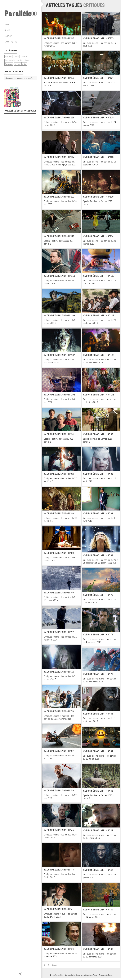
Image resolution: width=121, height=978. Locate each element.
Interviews (20, 60)
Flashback (24, 56)
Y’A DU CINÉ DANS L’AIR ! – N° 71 (98, 674)
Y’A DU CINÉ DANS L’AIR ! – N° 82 (98, 555)
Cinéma (16, 56)
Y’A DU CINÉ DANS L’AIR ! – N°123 (98, 157)
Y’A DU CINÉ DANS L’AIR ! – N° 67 (59, 750)
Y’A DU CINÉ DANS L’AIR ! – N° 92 (59, 473)
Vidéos (24, 64)
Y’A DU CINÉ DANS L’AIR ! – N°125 (98, 117)
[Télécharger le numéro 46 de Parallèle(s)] (19, 97)
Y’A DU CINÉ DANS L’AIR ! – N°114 (98, 236)
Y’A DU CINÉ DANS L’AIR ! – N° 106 (98, 355)
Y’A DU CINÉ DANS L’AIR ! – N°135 (98, 38)
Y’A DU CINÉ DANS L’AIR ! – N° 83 (59, 553)
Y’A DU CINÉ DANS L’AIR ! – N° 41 (59, 909)
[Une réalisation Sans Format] (20, 974)
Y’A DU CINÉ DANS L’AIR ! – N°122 (59, 196)
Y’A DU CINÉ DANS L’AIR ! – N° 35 (98, 949)
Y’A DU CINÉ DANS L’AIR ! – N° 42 (98, 869)
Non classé (9, 64)
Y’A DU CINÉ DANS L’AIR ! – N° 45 (59, 830)
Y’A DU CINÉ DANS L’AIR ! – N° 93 (98, 434)
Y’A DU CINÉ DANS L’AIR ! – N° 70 (59, 711)
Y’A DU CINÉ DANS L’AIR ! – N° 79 (98, 594)
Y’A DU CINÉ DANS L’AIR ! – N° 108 (98, 315)
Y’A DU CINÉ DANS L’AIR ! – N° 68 (98, 713)
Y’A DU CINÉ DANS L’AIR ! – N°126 (59, 117)
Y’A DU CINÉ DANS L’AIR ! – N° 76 (98, 634)
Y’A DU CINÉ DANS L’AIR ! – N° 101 (98, 394)
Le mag (7, 30)
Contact (8, 36)
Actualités (8, 56)
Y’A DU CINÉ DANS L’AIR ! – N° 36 (59, 948)
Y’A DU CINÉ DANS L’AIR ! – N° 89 (98, 513)
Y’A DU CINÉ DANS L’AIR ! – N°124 (59, 157)
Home (6, 24)
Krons (27, 60)
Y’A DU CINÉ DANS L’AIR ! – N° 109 (59, 315)
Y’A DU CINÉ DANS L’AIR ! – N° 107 (59, 355)
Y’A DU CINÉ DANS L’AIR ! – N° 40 (98, 909)
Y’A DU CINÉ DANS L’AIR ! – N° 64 (98, 751)
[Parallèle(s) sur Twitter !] (18, 4)
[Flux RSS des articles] (29, 4)
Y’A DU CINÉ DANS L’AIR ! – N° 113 (59, 275)
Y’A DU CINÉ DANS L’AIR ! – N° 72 (59, 671)
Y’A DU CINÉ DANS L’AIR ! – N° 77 (59, 632)
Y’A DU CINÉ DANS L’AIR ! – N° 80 (59, 592)
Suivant (54, 965)
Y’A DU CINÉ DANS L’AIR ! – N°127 (98, 77)
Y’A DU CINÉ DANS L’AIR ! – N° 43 (59, 869)
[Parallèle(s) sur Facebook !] (12, 4)
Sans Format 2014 (57, 975)
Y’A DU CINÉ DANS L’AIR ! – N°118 (98, 196)
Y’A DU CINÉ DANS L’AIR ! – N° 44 (98, 830)
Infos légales (10, 42)
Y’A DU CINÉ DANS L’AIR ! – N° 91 (98, 473)
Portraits (17, 64)
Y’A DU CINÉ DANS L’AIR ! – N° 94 (59, 434)
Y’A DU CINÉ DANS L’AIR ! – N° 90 (59, 513)
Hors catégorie (10, 60)
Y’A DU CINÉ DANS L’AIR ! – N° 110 (98, 275)
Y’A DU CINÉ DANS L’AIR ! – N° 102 (59, 394)
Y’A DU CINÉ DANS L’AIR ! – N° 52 (98, 790)
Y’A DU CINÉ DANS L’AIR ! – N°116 (59, 236)
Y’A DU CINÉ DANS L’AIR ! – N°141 (59, 38)
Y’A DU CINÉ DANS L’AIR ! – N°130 (59, 77)
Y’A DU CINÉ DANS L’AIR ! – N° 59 (59, 790)
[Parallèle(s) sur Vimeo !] (24, 4)
